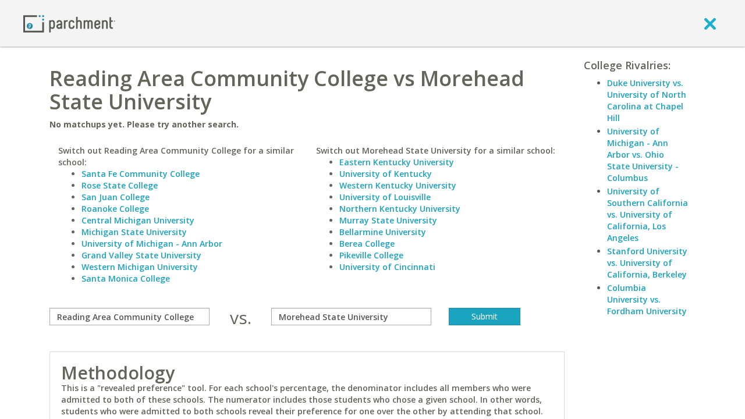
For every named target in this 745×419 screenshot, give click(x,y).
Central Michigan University (137, 220)
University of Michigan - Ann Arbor (151, 243)
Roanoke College (115, 208)
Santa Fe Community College (140, 173)
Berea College (367, 243)
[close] (710, 23)
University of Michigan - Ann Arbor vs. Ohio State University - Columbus (643, 154)
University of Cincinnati (387, 266)
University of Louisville (385, 197)
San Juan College (115, 197)
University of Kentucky (385, 173)
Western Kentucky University (397, 185)
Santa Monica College (125, 278)
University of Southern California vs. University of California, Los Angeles (647, 214)
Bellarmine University (382, 231)
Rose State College (119, 185)
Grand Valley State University (141, 255)
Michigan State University (134, 231)
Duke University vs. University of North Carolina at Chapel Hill (646, 100)
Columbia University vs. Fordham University (647, 299)
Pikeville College (371, 255)
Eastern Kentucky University (396, 162)
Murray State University (388, 220)
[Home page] (69, 23)
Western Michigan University (139, 266)
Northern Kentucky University (399, 208)
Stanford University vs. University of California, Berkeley (647, 263)
